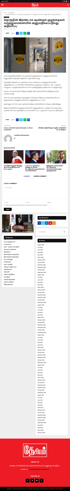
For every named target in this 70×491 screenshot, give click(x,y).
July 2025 (40, 277)
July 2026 (40, 247)
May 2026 (40, 252)
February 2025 (41, 290)
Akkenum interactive (56, 489)
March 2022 (41, 377)
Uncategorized (7, 244)
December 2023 (42, 325)
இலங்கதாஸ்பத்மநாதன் (11, 257)
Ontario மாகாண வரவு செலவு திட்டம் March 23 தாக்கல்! (18, 129)
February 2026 (41, 260)
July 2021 (40, 397)
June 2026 (40, 250)
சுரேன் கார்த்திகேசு (9, 274)
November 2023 (42, 327)
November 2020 (42, 418)
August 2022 (41, 365)
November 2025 (42, 267)
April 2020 (40, 428)
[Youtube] (37, 481)
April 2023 (40, 345)
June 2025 (40, 280)
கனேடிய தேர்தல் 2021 (10, 267)
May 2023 (40, 342)
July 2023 (40, 337)
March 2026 (41, 257)
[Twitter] (32, 481)
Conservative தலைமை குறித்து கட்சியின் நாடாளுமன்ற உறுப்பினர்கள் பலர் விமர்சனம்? (35, 168)
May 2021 (40, 402)
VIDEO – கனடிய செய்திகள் (11, 247)
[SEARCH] (64, 232)
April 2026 (40, 255)
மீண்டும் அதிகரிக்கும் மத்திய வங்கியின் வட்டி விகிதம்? (52, 129)
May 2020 (40, 425)
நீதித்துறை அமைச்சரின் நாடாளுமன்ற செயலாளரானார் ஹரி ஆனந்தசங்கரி (55, 168)
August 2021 (41, 395)
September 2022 (42, 362)
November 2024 (42, 297)
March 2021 (40, 407)
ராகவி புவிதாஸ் (9, 282)
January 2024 (41, 322)
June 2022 (40, 370)
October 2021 (41, 390)
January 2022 (41, 382)
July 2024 (40, 307)
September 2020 (42, 422)
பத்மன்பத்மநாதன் (9, 279)
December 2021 (41, 385)
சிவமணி (6, 272)
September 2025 (42, 272)
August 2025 (41, 275)
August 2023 (41, 335)
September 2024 (42, 302)
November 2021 (42, 387)
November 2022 (42, 357)
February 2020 (41, 433)
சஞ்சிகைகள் (8, 269)
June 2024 (40, 310)
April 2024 (40, 315)
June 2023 (40, 340)
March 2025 (41, 287)
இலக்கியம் (7, 252)
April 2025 (40, 285)
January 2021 (41, 413)
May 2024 (40, 312)
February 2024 (41, 320)
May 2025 (40, 282)
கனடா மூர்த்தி (8, 264)
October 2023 (41, 330)
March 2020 (41, 430)
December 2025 (42, 265)
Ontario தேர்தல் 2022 (9, 242)
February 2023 (41, 350)
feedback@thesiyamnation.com (39, 469)
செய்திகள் (6, 17)
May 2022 (40, 372)
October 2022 (41, 360)
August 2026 (41, 245)
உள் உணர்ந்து (8, 259)
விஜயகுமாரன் (8, 284)
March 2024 (41, 317)
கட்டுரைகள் (7, 262)
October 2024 (41, 300)
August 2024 (41, 305)
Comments (27, 176)
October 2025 (41, 270)
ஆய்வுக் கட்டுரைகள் (10, 249)
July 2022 (40, 367)
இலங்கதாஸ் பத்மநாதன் (11, 254)
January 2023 (41, 352)
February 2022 (41, 380)
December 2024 (42, 295)
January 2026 (41, 262)
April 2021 (40, 405)
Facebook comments (40, 176)
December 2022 (42, 355)
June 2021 (40, 400)
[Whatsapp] (41, 481)
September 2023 (42, 332)
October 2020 (41, 420)
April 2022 (40, 375)
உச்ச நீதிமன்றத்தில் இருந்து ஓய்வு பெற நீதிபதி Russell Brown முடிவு (13, 167)
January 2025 (41, 292)
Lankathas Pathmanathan (21, 135)
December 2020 (42, 415)
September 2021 (42, 392)
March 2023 (41, 347)
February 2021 (41, 410)
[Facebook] (28, 481)
